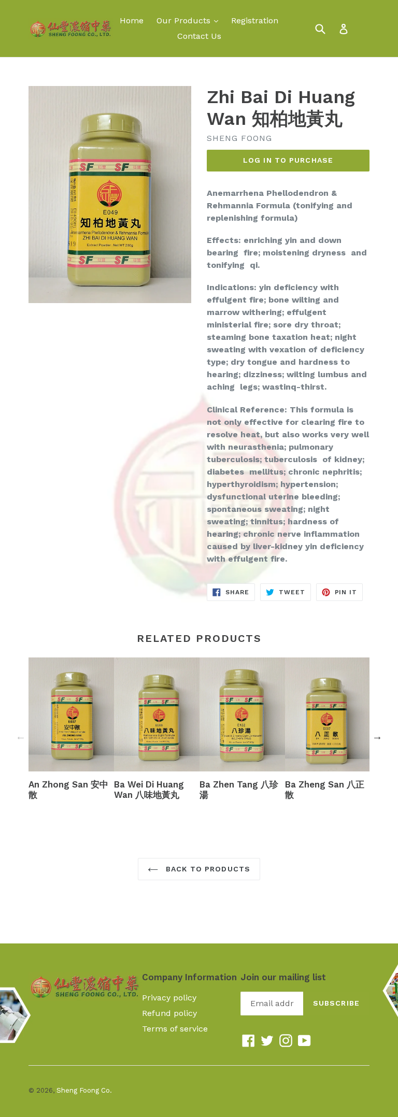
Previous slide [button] (21, 736)
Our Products (190, 20)
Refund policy (169, 1013)
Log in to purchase (288, 160)
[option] (71, 731)
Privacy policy (169, 998)
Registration (254, 20)
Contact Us (199, 36)
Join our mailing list (283, 977)
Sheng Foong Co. (84, 1090)
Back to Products (206, 869)
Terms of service (175, 1029)
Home (132, 20)
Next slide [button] (377, 736)
